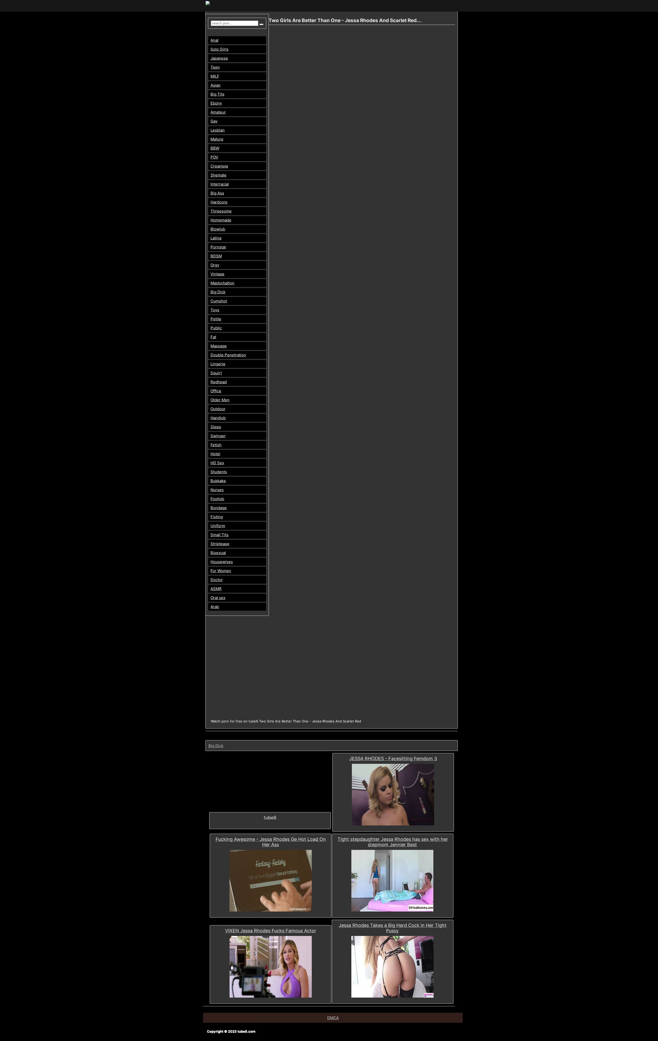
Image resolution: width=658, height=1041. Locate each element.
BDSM (216, 256)
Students (219, 471)
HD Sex (217, 462)
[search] (261, 24)
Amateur (218, 112)
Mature (217, 139)
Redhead (219, 381)
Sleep (216, 426)
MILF (215, 76)
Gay (214, 121)
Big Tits (217, 94)
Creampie (219, 166)
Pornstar (218, 247)
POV (214, 157)
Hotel (215, 453)
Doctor (217, 579)
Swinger (218, 435)
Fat (213, 336)
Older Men (220, 399)
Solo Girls (220, 49)
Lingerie (218, 363)
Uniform (218, 525)
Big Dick (218, 292)
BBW (215, 148)
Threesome (221, 211)
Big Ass (217, 193)
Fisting (217, 516)
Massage (219, 345)
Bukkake (218, 480)
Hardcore (219, 202)
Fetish (216, 444)
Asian (216, 85)
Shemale (218, 175)
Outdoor (218, 408)
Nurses (217, 489)
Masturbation (222, 283)
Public (216, 328)
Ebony (216, 103)
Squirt (216, 372)
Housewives (222, 561)
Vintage (217, 274)
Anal (214, 40)
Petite (216, 319)
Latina (216, 238)
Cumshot (219, 301)
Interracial (220, 184)
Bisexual (218, 552)
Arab (215, 606)
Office (216, 390)
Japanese (219, 58)
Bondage (219, 507)
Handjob (218, 417)
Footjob (217, 498)
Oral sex (218, 597)
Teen (215, 67)
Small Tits (220, 534)
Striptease (220, 543)
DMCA (333, 1017)
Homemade (221, 220)
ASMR (216, 588)
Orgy (215, 265)
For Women (221, 570)
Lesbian (218, 130)
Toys (215, 310)
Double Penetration (228, 354)
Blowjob (218, 229)
